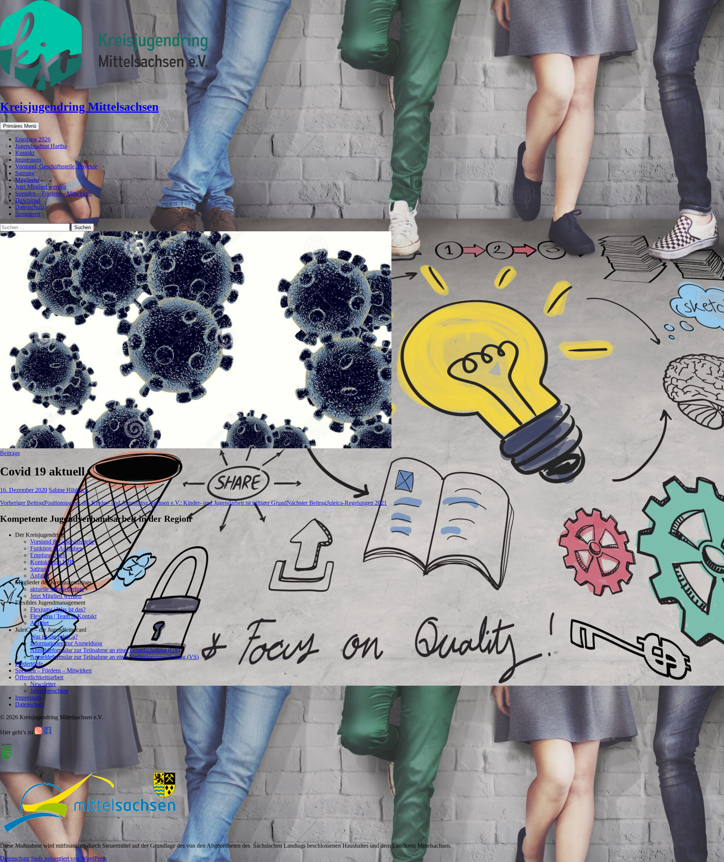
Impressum (28, 159)
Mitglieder (27, 180)
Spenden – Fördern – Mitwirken (53, 193)
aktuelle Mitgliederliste (57, 589)
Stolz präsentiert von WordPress (69, 858)
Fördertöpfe (29, 663)
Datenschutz (29, 207)
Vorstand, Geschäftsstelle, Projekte (56, 166)
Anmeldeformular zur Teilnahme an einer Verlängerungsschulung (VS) (114, 657)
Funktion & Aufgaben (56, 548)
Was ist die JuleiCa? (54, 636)
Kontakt (24, 153)
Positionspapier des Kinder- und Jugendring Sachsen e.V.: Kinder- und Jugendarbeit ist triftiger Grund (143, 503)
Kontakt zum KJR (52, 562)
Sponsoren (27, 214)
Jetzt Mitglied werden (40, 186)
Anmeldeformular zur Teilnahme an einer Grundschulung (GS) (105, 650)
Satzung (24, 173)
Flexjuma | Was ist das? (58, 609)
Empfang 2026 (33, 139)
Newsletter (43, 684)
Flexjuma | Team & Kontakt (63, 616)
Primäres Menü (19, 126)
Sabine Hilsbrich (68, 490)
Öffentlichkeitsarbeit (39, 677)
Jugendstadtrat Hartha (41, 146)
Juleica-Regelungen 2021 (337, 503)
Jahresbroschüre (49, 691)
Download (27, 200)
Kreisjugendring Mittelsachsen (79, 106)
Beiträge (10, 453)
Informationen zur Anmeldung (66, 643)
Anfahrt (39, 575)
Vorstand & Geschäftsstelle (62, 541)
